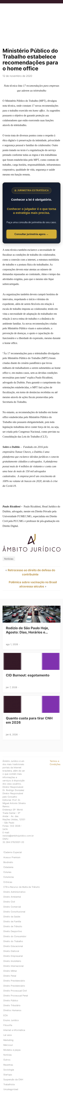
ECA (5, 1015)
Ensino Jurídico (11, 1020)
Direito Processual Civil (15, 990)
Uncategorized (10, 1089)
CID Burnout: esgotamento (27, 675)
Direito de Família (12, 921)
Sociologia (8, 1069)
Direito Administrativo (14, 892)
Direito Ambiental (12, 897)
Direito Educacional (13, 946)
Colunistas (8, 877)
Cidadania (8, 867)
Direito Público (10, 1000)
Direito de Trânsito (12, 926)
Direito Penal (9, 976)
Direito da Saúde (11, 916)
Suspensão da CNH (13, 1079)
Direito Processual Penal (15, 995)
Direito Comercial (12, 907)
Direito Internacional (13, 966)
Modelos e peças (12, 1050)
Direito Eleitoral (11, 951)
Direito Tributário (11, 1005)
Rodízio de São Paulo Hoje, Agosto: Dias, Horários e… (27, 630)
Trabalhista (9, 1084)
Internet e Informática (14, 1030)
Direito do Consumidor (14, 936)
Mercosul (8, 1045)
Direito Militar (10, 971)
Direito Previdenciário (14, 980)
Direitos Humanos (12, 1010)
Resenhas (8, 1065)
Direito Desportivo (12, 931)
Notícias (8, 558)
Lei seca (7, 1035)
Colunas (7, 872)
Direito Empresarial (13, 956)
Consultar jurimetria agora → (31, 234)
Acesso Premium (11, 857)
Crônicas (7, 882)
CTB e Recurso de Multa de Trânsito (21, 887)
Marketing (8, 1040)
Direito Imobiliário (12, 961)
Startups (7, 1074)
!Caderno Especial (12, 852)
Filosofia (7, 1025)
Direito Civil (9, 901)
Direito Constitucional (14, 911)
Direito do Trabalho (13, 941)
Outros (6, 1059)
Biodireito (8, 862)
